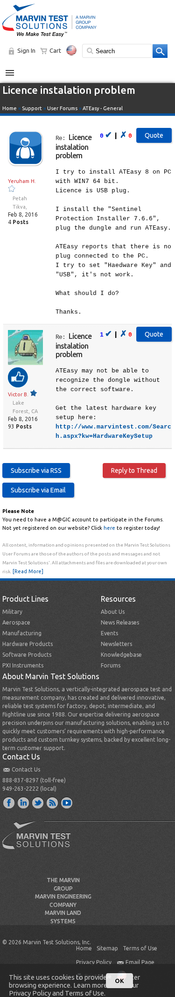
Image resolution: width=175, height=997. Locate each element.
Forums (110, 665)
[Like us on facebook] (9, 802)
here (109, 528)
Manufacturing (22, 633)
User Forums (62, 108)
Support (32, 108)
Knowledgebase (121, 655)
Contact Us (26, 769)
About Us (113, 612)
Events (109, 633)
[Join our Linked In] (24, 802)
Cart (55, 50)
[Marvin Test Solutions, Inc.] (49, 37)
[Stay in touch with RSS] (53, 802)
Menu (15, 69)
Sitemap (107, 948)
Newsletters (116, 644)
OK (119, 980)
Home (9, 108)
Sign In (26, 50)
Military (12, 612)
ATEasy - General (103, 108)
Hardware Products (27, 644)
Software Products (26, 655)
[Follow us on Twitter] (38, 802)
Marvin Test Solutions (40, 842)
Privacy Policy (94, 962)
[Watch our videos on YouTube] (67, 802)
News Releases (120, 622)
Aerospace (16, 622)
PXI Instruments (22, 665)
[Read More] (28, 571)
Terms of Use (140, 948)
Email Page (140, 962)
